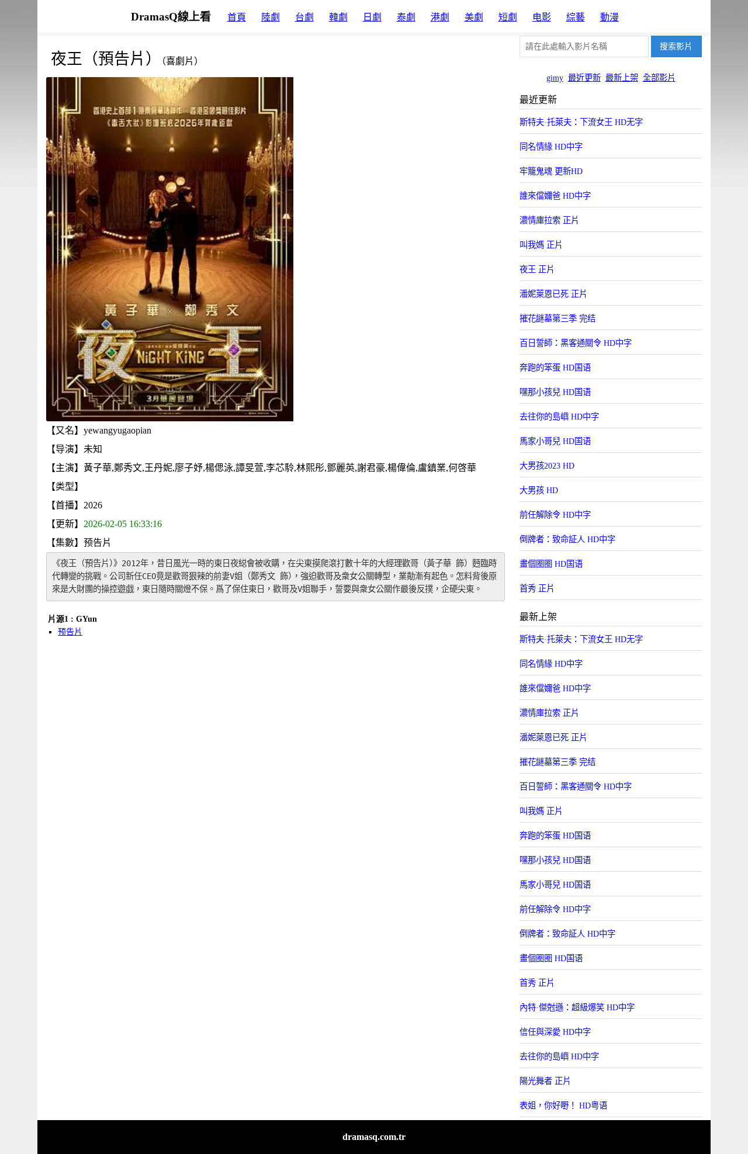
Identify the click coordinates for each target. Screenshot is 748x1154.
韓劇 (338, 17)
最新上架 (621, 77)
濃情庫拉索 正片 (549, 220)
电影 (541, 17)
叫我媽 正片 (541, 244)
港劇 (440, 17)
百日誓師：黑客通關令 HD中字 (576, 343)
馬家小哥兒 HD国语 (555, 441)
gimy (554, 77)
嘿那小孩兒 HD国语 (555, 392)
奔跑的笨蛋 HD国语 (555, 367)
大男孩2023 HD (547, 465)
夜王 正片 (537, 269)
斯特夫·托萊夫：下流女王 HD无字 (581, 122)
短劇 (507, 17)
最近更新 (584, 77)
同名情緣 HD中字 (551, 146)
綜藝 (575, 17)
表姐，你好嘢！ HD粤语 (563, 1105)
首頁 (236, 17)
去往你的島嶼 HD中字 (559, 416)
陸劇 (270, 17)
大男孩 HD (539, 490)
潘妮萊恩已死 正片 (553, 294)
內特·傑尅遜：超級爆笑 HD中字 (577, 1007)
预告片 (70, 632)
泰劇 (406, 17)
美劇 (474, 17)
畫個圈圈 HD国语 (551, 564)
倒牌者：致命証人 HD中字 (567, 539)
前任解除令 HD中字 (555, 514)
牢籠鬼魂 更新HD (551, 171)
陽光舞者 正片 (545, 1081)
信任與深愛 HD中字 (555, 1032)
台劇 (304, 17)
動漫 (609, 17)
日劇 (372, 17)
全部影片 (659, 77)
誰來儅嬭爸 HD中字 (555, 195)
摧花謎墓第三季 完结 (557, 318)
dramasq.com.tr (374, 1137)
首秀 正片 (537, 588)
